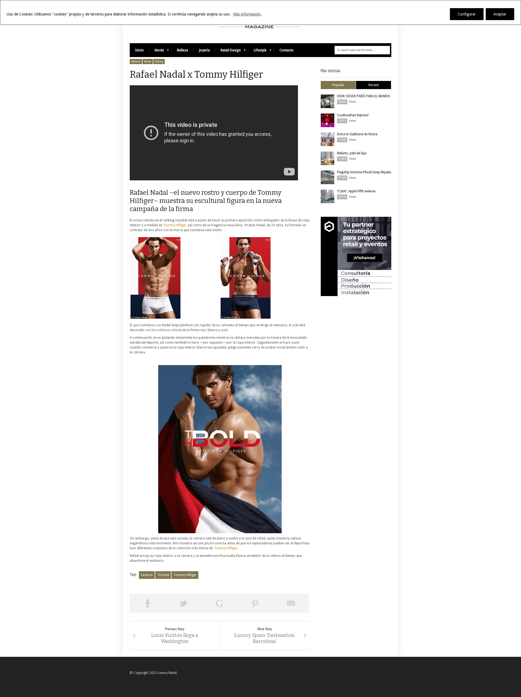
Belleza (182, 50)
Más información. (247, 14)
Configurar (467, 14)
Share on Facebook (148, 603)
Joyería (204, 50)
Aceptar (500, 14)
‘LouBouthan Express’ (353, 115)
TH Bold (163, 575)
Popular (338, 85)
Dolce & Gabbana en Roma (357, 134)
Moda (156, 51)
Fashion (147, 575)
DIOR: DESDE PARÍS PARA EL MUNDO (363, 96)
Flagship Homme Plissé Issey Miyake (364, 172)
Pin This (255, 603)
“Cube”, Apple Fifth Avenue (356, 191)
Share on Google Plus (219, 603)
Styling (159, 61)
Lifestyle (257, 51)
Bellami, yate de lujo (352, 153)
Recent (373, 85)
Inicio (139, 50)
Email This (291, 603)
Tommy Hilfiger (174, 225)
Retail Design (228, 51)
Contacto (286, 50)
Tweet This (183, 603)
